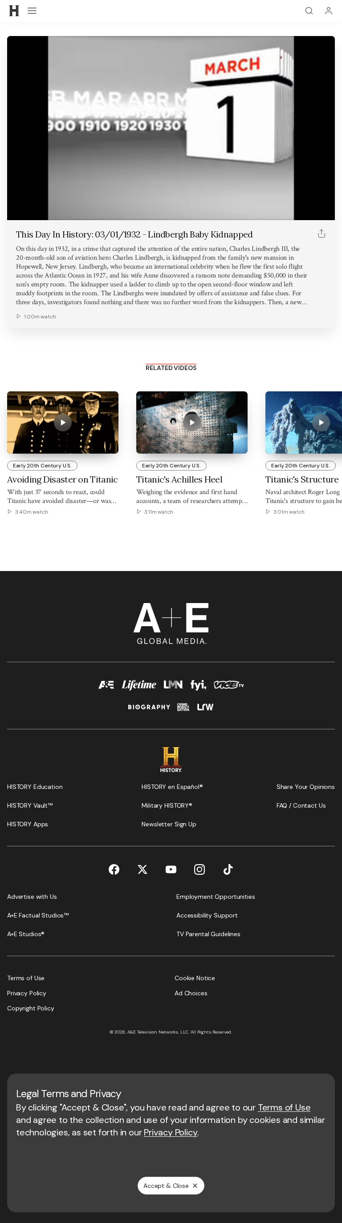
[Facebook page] (114, 869)
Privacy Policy (170, 1132)
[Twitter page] (142, 869)
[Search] (309, 10)
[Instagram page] (199, 869)
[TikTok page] (228, 869)
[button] (17, 208)
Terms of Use (284, 1107)
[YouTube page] (171, 869)
